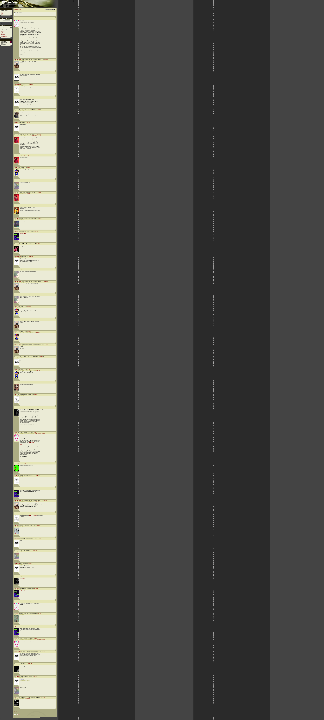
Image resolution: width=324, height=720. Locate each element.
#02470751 (36, 394)
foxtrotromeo (3, 34)
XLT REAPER (17, 676)
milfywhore (17, 122)
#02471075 (30, 663)
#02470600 (46, 59)
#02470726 (41, 356)
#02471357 (21, 679)
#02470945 (36, 588)
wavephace (17, 179)
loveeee (16, 205)
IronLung (16, 697)
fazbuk (21, 444)
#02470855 (29, 563)
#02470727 (29, 369)
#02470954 (40, 613)
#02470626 (36, 231)
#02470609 (39, 154)
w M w (16, 109)
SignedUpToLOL (18, 59)
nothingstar (2, 31)
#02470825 (39, 538)
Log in (2, 13)
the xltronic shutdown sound (25, 590)
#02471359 (43, 697)
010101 (16, 394)
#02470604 (31, 97)
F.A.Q (2, 12)
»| (18, 13)
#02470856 (33, 575)
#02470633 (38, 243)
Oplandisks (2, 30)
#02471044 (44, 651)
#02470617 (35, 179)
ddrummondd (17, 663)
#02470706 (29, 331)
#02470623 (27, 205)
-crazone (16, 462)
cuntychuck (17, 538)
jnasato (16, 432)
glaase (16, 475)
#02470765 (39, 462)
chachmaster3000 (18, 84)
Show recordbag (27, 18)
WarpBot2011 (17, 71)
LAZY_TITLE (22, 578)
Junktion (16, 613)
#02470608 (39, 134)
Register (2, 14)
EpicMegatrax (17, 231)
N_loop (2, 32)
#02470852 (35, 550)
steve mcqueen (17, 356)
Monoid (16, 525)
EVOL (16, 575)
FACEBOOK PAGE (33, 515)
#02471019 (36, 638)
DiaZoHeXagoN (18, 651)
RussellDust (17, 167)
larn (15, 134)
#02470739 (36, 381)
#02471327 (36, 676)
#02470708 (46, 344)
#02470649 (29, 306)
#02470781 (36, 513)
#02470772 (46, 500)
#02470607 (29, 122)
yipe (1, 33)
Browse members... (4, 36)
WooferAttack (17, 381)
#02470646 (46, 281)
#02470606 (38, 109)
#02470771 (37, 501)
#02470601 (29, 71)
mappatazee (17, 243)
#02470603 (31, 84)
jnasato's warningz (23, 233)
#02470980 (36, 626)
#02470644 (44, 268)
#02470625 (41, 218)
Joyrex (21, 678)
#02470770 (38, 475)
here (32, 615)
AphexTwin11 (17, 218)
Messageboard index (17, 9)
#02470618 (39, 192)
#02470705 (46, 319)
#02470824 (39, 525)
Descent (16, 268)
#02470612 (29, 167)
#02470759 (36, 432)
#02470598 (34, 135)
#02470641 (31, 256)
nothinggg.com (31, 442)
